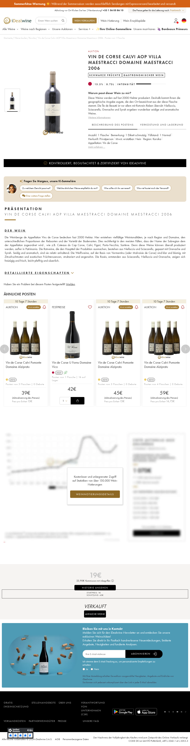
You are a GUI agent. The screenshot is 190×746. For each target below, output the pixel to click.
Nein (96, 669)
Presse (62, 721)
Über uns (65, 702)
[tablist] (137, 124)
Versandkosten (15, 721)
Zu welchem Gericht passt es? (36, 188)
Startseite (8, 37)
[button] (50, 100)
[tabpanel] (137, 141)
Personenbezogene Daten (76, 739)
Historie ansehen (95, 587)
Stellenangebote (44, 702)
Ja (87, 669)
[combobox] (177, 10)
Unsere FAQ (91, 721)
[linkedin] (181, 712)
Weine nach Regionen (34, 29)
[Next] (185, 349)
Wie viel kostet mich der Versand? (153, 188)
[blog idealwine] (185, 712)
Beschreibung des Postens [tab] (113, 124)
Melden (70, 284)
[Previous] (4, 349)
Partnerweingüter (42, 721)
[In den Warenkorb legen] (77, 400)
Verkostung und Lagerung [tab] (162, 124)
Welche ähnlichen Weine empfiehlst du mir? (77, 188)
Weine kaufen (20, 37)
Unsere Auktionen (62, 29)
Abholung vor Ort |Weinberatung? (89, 10)
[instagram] (173, 712)
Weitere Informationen (99, 117)
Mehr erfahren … (96, 147)
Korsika (32, 37)
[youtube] (177, 712)
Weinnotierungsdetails (95, 494)
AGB (57, 739)
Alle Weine (8, 29)
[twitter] (169, 712)
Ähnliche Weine (95, 614)
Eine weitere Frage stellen (38, 195)
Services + (84, 29)
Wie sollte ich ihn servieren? (117, 188)
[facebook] (165, 712)
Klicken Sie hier (79, 10)
